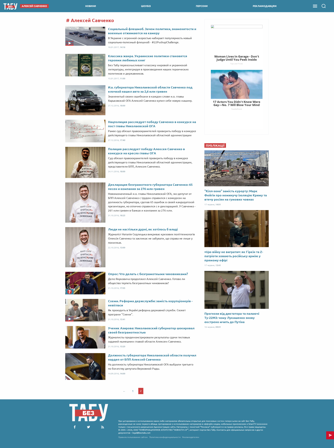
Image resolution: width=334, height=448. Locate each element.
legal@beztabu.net (141, 433)
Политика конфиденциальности (165, 437)
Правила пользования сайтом (133, 437)
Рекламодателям (190, 437)
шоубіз (146, 6)
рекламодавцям (265, 6)
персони (202, 6)
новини (90, 6)
